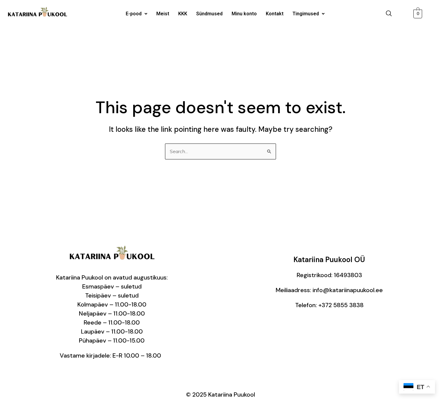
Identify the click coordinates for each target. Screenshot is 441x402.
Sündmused (209, 14)
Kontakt (275, 14)
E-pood (134, 14)
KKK (182, 14)
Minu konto (244, 14)
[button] (136, 14)
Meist (162, 14)
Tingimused (305, 14)
